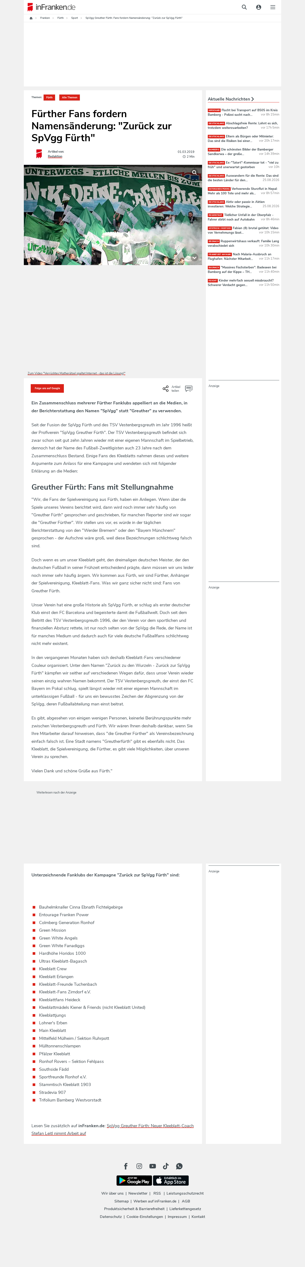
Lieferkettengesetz (185, 1209)
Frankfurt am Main (220, 254)
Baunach (214, 267)
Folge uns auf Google (47, 388)
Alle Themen (69, 97)
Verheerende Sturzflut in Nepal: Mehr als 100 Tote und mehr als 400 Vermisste (242, 193)
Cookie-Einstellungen (145, 1216)
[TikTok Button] (166, 1166)
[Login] (258, 7)
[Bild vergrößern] (194, 172)
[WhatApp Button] (179, 1166)
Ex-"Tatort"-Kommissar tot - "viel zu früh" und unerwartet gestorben (243, 165)
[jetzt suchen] (244, 7)
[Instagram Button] (139, 1166)
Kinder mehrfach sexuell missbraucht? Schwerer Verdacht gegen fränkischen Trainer (241, 284)
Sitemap (121, 1201)
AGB (186, 1201)
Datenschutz (111, 1216)
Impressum (177, 1216)
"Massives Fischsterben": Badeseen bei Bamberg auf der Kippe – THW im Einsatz (242, 271)
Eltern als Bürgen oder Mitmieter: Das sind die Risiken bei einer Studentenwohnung (241, 140)
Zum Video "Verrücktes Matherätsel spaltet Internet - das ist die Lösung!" (76, 373)
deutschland (216, 123)
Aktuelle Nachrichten (229, 99)
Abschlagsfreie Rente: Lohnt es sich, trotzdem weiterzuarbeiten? (243, 125)
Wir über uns (112, 1193)
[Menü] (273, 7)
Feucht (213, 280)
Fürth (49, 97)
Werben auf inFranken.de (154, 1201)
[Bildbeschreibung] (194, 257)
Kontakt (198, 1216)
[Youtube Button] (152, 1166)
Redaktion (55, 156)
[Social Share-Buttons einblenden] (172, 390)
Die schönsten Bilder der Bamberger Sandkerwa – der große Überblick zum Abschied (240, 153)
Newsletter (137, 1193)
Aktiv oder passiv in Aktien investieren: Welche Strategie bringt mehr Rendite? (236, 206)
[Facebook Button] (126, 1166)
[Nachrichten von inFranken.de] (49, 7)
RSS (157, 1193)
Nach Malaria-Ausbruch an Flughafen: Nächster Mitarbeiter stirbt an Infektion (239, 258)
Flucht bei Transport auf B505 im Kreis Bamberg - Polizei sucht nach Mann (243, 114)
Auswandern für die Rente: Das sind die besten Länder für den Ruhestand (243, 180)
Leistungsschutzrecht (185, 1193)
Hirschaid (214, 110)
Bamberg (214, 149)
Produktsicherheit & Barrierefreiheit (134, 1209)
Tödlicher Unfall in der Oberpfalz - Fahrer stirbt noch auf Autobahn (241, 217)
